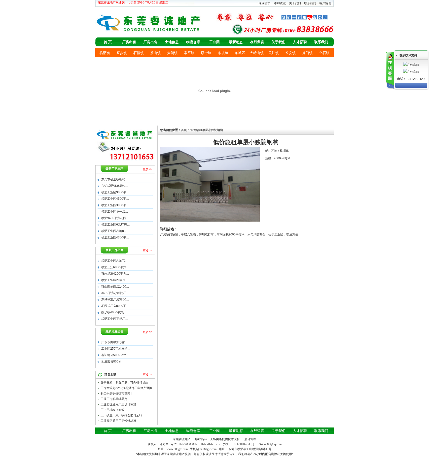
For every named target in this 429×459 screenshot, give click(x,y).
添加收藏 (280, 3)
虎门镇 (307, 53)
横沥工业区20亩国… (115, 280)
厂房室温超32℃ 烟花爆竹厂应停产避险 (126, 388)
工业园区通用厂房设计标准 (118, 404)
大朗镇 (172, 53)
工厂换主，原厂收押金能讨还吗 (121, 415)
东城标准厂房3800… (115, 299)
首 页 (108, 42)
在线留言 (257, 42)
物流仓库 (193, 42)
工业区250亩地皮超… (115, 348)
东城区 (240, 53)
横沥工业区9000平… (115, 192)
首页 (184, 130)
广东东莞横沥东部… (114, 342)
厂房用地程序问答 (112, 410)
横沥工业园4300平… (115, 237)
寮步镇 (121, 53)
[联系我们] (390, 70)
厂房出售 (150, 42)
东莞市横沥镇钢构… (114, 179)
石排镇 (138, 53)
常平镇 (189, 53)
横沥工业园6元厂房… (115, 224)
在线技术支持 (408, 55)
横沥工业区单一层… (114, 211)
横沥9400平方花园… (115, 218)
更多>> (147, 169)
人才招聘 (300, 42)
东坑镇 (223, 53)
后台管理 (250, 439)
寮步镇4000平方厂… (115, 312)
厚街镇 (206, 53)
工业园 (214, 42)
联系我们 (310, 3)
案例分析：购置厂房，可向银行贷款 (124, 382)
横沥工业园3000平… (115, 205)
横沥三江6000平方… (115, 267)
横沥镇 (105, 53)
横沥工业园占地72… (115, 260)
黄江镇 (273, 53)
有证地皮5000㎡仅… (115, 355)
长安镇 (290, 53)
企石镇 (324, 53)
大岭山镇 (257, 53)
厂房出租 (129, 42)
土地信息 (172, 42)
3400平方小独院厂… (115, 293)
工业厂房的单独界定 (114, 399)
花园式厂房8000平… (115, 306)
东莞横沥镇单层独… (114, 186)
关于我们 (295, 3)
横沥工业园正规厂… (114, 319)
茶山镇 (155, 53)
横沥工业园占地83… (115, 231)
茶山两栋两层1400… (115, 286)
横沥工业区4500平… (115, 198)
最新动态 (236, 42)
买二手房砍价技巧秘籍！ (117, 393)
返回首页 (265, 3)
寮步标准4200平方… (115, 273)
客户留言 (325, 3)
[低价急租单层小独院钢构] (210, 220)
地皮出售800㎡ (111, 361)
